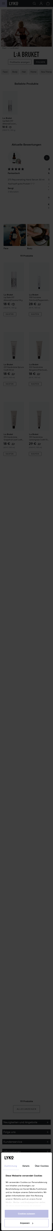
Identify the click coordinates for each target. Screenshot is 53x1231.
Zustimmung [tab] (10, 1166)
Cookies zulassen (26, 1213)
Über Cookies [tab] (42, 1166)
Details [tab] (25, 1166)
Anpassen (25, 1223)
